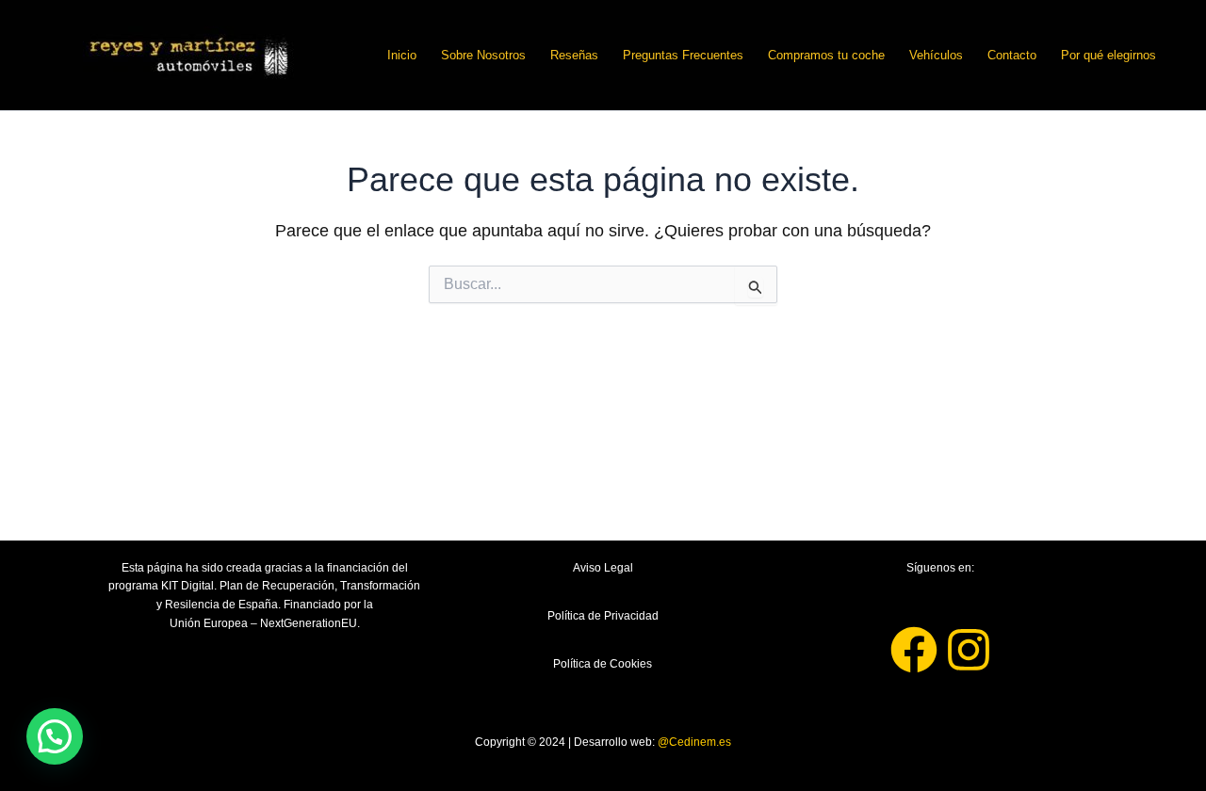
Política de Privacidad (603, 615)
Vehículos (936, 55)
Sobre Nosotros (483, 55)
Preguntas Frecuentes (683, 55)
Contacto (1011, 55)
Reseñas (574, 55)
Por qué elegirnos (1108, 55)
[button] (54, 736)
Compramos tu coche (826, 55)
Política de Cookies (602, 663)
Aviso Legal (603, 567)
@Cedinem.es (694, 742)
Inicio (401, 55)
